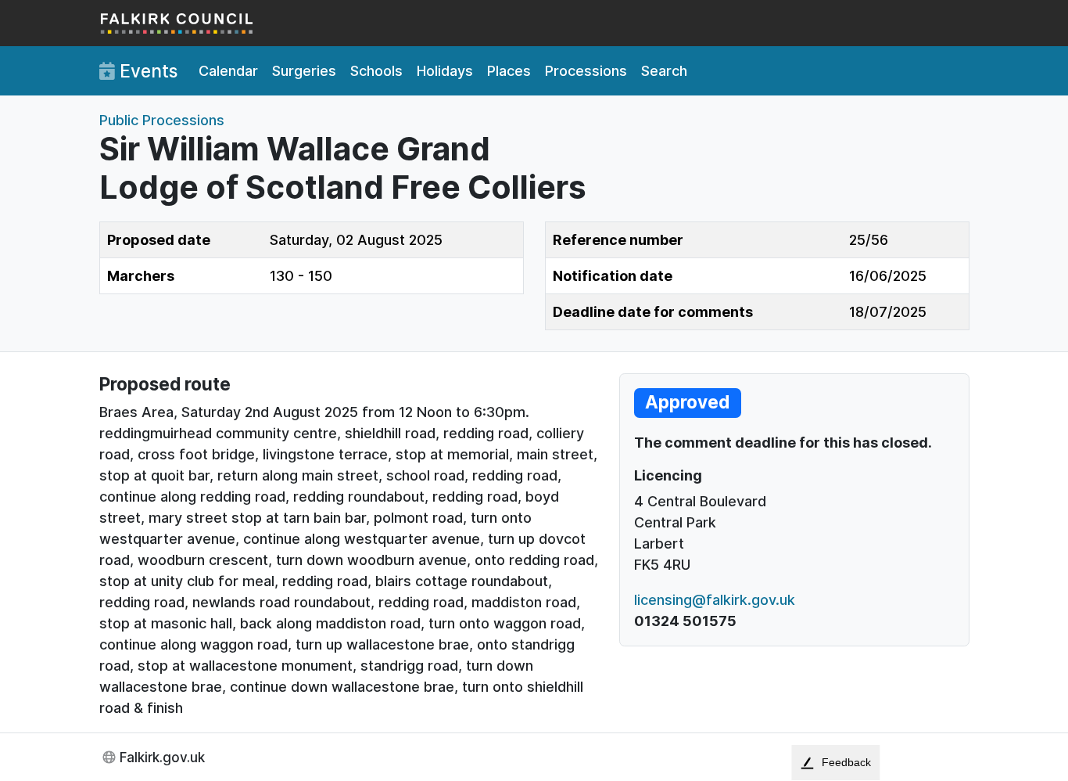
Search (664, 71)
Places (509, 71)
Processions (586, 71)
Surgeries (304, 71)
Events (146, 70)
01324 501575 (685, 621)
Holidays (445, 71)
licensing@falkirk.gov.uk (714, 600)
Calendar (228, 71)
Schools (376, 71)
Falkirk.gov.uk (162, 757)
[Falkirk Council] (177, 23)
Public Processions (161, 120)
